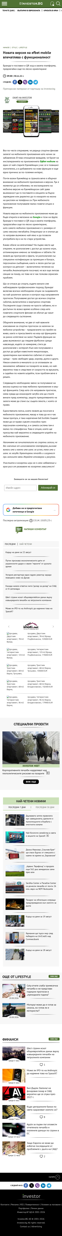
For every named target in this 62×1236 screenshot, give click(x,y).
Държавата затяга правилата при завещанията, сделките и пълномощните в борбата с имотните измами (39, 820)
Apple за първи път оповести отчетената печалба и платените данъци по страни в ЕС (43, 1129)
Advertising (36, 1226)
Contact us (25, 1226)
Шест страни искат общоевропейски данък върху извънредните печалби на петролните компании (29, 599)
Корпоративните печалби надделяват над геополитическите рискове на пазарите (24, 772)
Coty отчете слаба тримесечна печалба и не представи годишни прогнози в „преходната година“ (42, 990)
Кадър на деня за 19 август (39, 916)
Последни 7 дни (17, 807)
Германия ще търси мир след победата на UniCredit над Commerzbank (39, 936)
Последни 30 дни (45, 807)
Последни (10, 544)
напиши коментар (35, 529)
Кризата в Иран (51, 11)
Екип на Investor (22, 97)
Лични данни (37, 1208)
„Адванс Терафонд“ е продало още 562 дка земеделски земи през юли (40, 869)
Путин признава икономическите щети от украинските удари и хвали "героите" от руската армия (28, 563)
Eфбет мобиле (47, 161)
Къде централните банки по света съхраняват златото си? (42, 1108)
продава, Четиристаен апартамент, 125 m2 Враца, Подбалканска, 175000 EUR (40, 652)
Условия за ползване (50, 1204)
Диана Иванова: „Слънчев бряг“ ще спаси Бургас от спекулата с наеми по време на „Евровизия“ (41, 852)
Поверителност (32, 1204)
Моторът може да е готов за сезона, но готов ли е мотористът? (41, 1007)
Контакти (5, 1204)
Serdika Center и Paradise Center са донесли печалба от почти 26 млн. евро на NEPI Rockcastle (41, 886)
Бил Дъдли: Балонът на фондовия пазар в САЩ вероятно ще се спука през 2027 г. (41, 1092)
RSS (22, 1204)
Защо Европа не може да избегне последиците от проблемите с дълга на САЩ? (42, 1145)
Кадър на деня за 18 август (39, 950)
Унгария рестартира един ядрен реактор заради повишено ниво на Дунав (28, 576)
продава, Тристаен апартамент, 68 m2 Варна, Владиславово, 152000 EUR (40, 684)
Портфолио (24, 1208)
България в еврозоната (28, 11)
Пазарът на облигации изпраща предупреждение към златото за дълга (41, 903)
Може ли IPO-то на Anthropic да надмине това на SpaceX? (42, 1072)
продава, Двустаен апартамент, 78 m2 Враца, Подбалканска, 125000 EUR (40, 636)
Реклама (15, 1204)
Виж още (31, 781)
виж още (54, 976)
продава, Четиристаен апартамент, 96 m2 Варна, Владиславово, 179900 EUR (40, 700)
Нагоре (52, 1177)
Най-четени (25, 544)
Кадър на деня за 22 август (18, 552)
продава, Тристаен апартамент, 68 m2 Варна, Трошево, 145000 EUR (39, 668)
